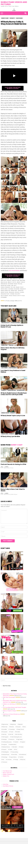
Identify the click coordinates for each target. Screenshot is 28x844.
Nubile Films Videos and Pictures (14, 3)
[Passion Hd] (12, 831)
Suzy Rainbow (13, 367)
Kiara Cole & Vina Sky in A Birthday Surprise (12, 348)
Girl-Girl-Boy (12, 285)
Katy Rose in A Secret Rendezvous (11, 714)
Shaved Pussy (6, 294)
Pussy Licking (20, 292)
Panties (21, 290)
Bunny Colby (16, 445)
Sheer (12, 294)
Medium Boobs (6, 747)
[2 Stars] (2, 300)
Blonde (23, 280)
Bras (25, 726)
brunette (5, 729)
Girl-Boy (4, 734)
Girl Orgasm (5, 737)
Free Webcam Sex (7, 771)
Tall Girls (21, 757)
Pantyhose (5, 292)
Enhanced (4, 284)
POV (16, 749)
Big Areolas (14, 279)
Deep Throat (21, 282)
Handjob (5, 739)
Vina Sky (11, 345)
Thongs (16, 759)
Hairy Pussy (20, 287)
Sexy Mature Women (8, 786)
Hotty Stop (5, 784)
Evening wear (13, 284)
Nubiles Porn (6, 776)
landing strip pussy (7, 742)
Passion (12, 292)
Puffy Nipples (6, 752)
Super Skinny (13, 757)
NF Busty (3, 390)
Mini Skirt (14, 290)
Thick (15, 295)
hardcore (12, 739)
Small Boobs (23, 754)
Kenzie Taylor (5, 413)
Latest (14, 10)
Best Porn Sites (7, 685)
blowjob (4, 282)
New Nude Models (14, 270)
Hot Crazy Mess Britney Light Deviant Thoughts (14, 707)
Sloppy (18, 294)
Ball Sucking (5, 279)
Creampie (12, 729)
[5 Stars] (4, 300)
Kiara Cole (4, 345)
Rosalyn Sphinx (15, 322)
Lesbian (11, 289)
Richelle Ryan (21, 390)
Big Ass (21, 279)
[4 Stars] (3, 300)
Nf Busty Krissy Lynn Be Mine (10, 436)
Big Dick (4, 280)
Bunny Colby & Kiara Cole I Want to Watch (13, 490)
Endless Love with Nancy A (9, 704)
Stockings (5, 295)
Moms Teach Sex (7, 772)
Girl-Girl (11, 734)
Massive (23, 289)
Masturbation (6, 290)
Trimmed (4, 297)
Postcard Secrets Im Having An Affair (13, 464)
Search (25, 13)
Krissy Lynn (4, 434)
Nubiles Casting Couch (8, 774)
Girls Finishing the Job (8, 287)
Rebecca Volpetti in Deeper (9, 710)
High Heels (5, 289)
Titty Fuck (21, 295)
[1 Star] (1, 300)
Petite (10, 749)
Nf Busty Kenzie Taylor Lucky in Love (13, 416)
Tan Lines (9, 759)
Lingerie (17, 289)
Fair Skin (4, 285)
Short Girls (14, 754)
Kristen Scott (5, 322)
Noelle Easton (12, 390)
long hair (5, 744)
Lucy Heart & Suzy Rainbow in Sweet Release (13, 371)
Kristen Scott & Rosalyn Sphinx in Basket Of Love (12, 326)
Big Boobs (13, 724)
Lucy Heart (4, 367)
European (5, 732)
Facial (20, 284)
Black (9, 280)
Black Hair (16, 280)
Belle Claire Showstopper (9, 697)
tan (11, 295)
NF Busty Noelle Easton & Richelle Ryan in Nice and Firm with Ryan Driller (14, 394)
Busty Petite (12, 282)
